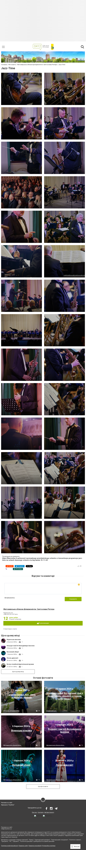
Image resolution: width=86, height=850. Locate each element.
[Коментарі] (81, 566)
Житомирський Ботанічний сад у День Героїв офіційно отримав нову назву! (64, 696)
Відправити (73, 599)
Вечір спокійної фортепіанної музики (20, 664)
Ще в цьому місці (18, 671)
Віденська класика (14, 639)
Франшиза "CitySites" (7, 805)
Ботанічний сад (51, 711)
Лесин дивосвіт (12, 658)
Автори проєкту (49, 812)
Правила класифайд (35, 846)
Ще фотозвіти (43, 786)
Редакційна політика (48, 846)
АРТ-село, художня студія (11, 711)
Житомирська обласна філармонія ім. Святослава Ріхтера (28, 609)
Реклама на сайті (6, 802)
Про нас (34, 812)
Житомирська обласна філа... (12, 745)
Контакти (41, 812)
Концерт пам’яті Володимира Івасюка (20, 646)
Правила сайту (23, 846)
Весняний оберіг (13, 652)
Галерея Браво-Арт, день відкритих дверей (21, 696)
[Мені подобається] (78, 566)
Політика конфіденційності (9, 846)
